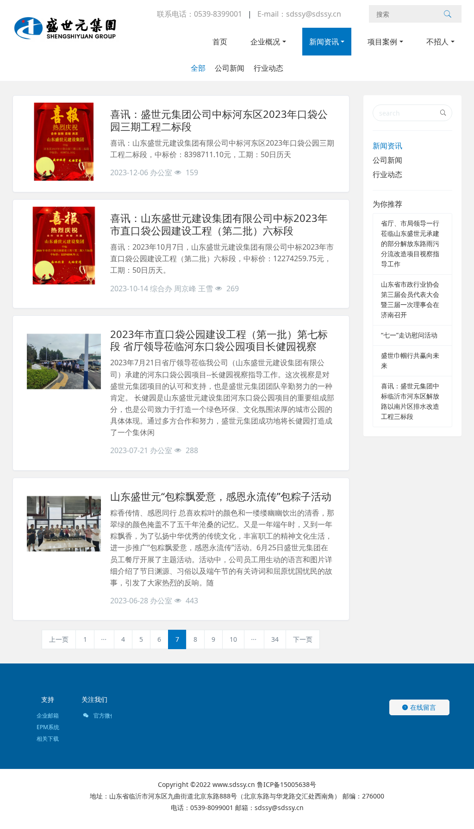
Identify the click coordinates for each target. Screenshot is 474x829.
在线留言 (422, 707)
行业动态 (268, 68)
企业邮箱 (48, 715)
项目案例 (382, 42)
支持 (47, 699)
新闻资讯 (324, 42)
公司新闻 (229, 68)
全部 (198, 68)
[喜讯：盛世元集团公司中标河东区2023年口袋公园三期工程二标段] (64, 141)
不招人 (437, 42)
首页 (219, 42)
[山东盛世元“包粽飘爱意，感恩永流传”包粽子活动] (64, 524)
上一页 (59, 639)
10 (233, 639)
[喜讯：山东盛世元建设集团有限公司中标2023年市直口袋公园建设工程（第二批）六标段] (64, 245)
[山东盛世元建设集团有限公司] (65, 32)
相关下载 (48, 739)
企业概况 (265, 42)
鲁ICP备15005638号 (286, 784)
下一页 (302, 639)
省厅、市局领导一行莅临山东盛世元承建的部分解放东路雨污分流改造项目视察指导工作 (410, 243)
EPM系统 (48, 727)
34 (275, 639)
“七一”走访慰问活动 (409, 335)
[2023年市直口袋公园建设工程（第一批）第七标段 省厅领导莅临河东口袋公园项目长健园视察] (64, 361)
